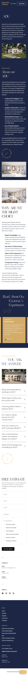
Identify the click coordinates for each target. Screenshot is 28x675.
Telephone (4, 660)
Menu (14, 3)
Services (4, 625)
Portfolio (4, 613)
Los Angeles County (7, 648)
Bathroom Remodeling (8, 628)
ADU (3, 635)
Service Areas (6, 645)
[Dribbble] (13, 593)
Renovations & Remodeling (9, 633)
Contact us (5, 618)
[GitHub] (10, 593)
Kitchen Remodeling (7, 630)
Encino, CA (4, 578)
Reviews (4, 615)
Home (3, 608)
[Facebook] (3, 593)
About (3, 610)
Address (4, 655)
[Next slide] (9, 311)
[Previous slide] (4, 311)
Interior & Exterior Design (8, 638)
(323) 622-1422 (5, 573)
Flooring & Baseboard (7, 640)
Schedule (4, 620)
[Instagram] (6, 593)
